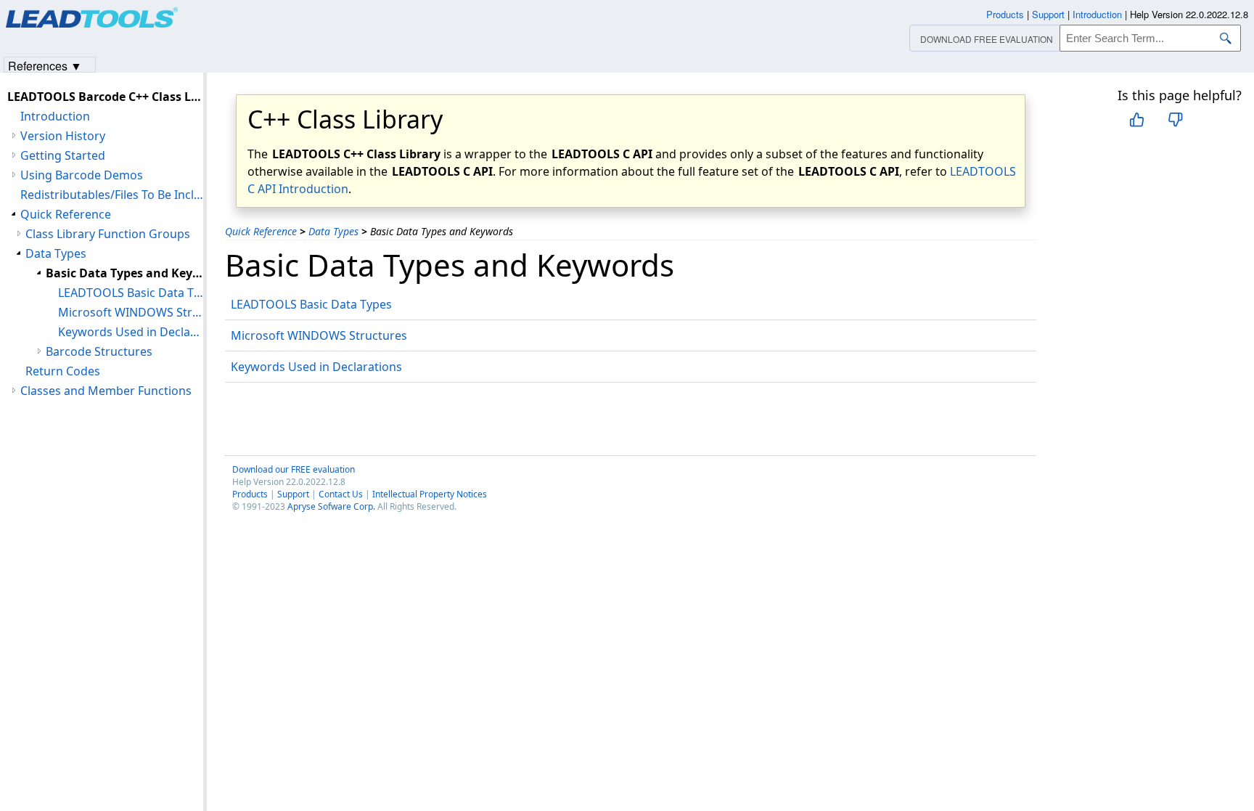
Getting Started (62, 155)
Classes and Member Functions (106, 391)
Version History (62, 136)
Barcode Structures (99, 351)
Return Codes (62, 371)
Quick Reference (261, 231)
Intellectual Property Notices (429, 494)
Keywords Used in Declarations (316, 367)
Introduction (55, 116)
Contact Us (341, 494)
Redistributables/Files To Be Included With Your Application (111, 195)
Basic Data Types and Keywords (124, 273)
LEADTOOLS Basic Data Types (311, 304)
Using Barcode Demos (81, 175)
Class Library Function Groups (107, 234)
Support (293, 494)
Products (250, 494)
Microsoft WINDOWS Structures (319, 335)
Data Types (333, 231)
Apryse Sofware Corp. (331, 506)
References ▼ (45, 65)
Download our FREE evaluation (293, 469)
